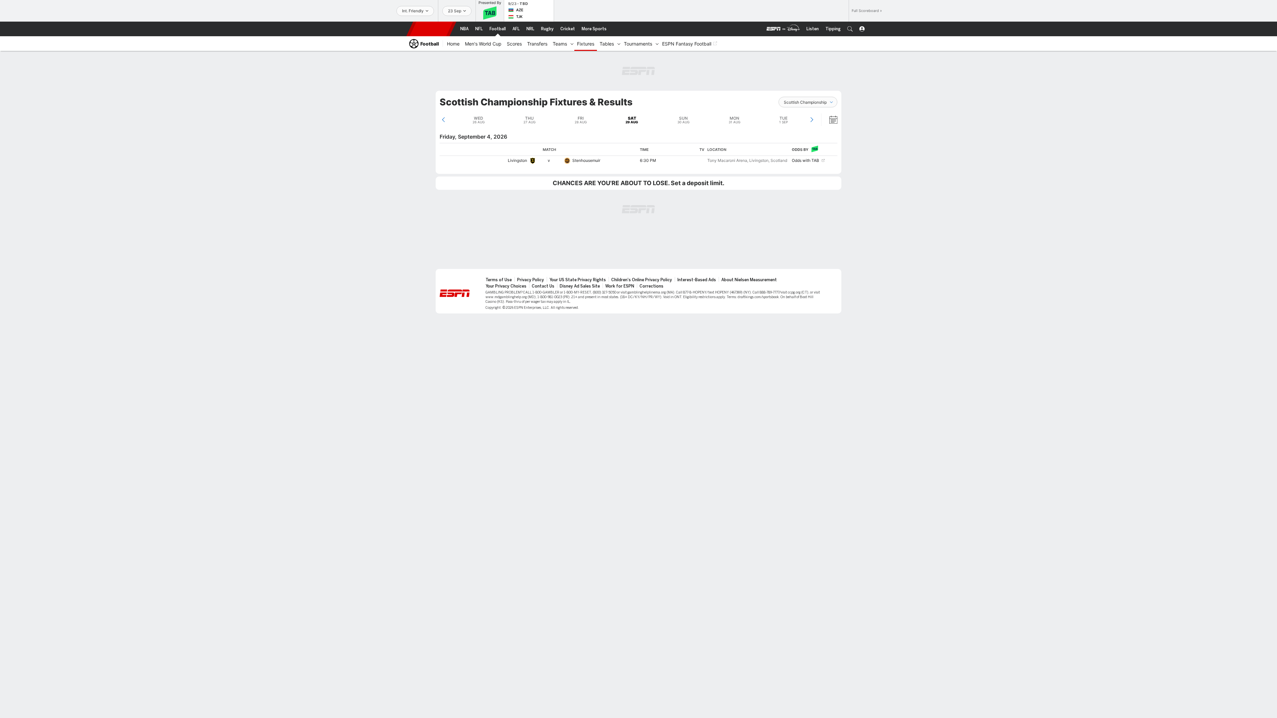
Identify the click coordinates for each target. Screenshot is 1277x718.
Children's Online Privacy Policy (641, 280)
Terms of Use (499, 280)
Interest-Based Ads (696, 280)
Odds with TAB (805, 160)
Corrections (651, 286)
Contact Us (543, 286)
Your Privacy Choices (506, 286)
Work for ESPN (619, 286)
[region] (638, 154)
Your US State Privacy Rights (577, 280)
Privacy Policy (530, 280)
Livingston (517, 160)
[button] (850, 29)
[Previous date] (443, 119)
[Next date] (811, 119)
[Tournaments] (657, 43)
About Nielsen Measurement (749, 280)
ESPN (431, 29)
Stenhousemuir (586, 160)
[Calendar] (829, 119)
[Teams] (572, 43)
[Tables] (619, 43)
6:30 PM (648, 160)
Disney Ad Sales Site (580, 286)
